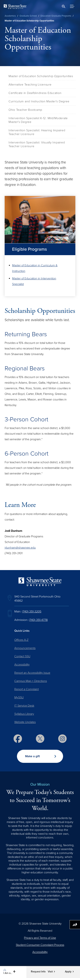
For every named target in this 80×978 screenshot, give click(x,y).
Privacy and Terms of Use (40, 938)
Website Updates (25, 722)
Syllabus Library (24, 714)
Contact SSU (22, 656)
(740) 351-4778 (38, 620)
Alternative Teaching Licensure (30, 84)
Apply (68, 971)
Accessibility (22, 664)
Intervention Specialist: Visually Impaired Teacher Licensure (37, 144)
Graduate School (28, 15)
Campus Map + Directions (30, 681)
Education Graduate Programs (56, 15)
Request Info (38, 971)
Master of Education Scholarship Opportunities (41, 76)
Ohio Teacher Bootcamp (25, 110)
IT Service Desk (24, 706)
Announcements (25, 648)
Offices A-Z (21, 640)
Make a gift (32, 756)
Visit (50, 971)
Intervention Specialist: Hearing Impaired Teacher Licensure (37, 132)
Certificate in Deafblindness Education (35, 93)
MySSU (19, 697)
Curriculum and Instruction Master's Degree (39, 101)
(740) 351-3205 (31, 611)
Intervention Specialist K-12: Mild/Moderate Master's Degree (38, 120)
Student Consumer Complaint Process (40, 945)
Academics (10, 15)
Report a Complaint (26, 689)
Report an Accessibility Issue (32, 673)
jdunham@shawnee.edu (20, 548)
